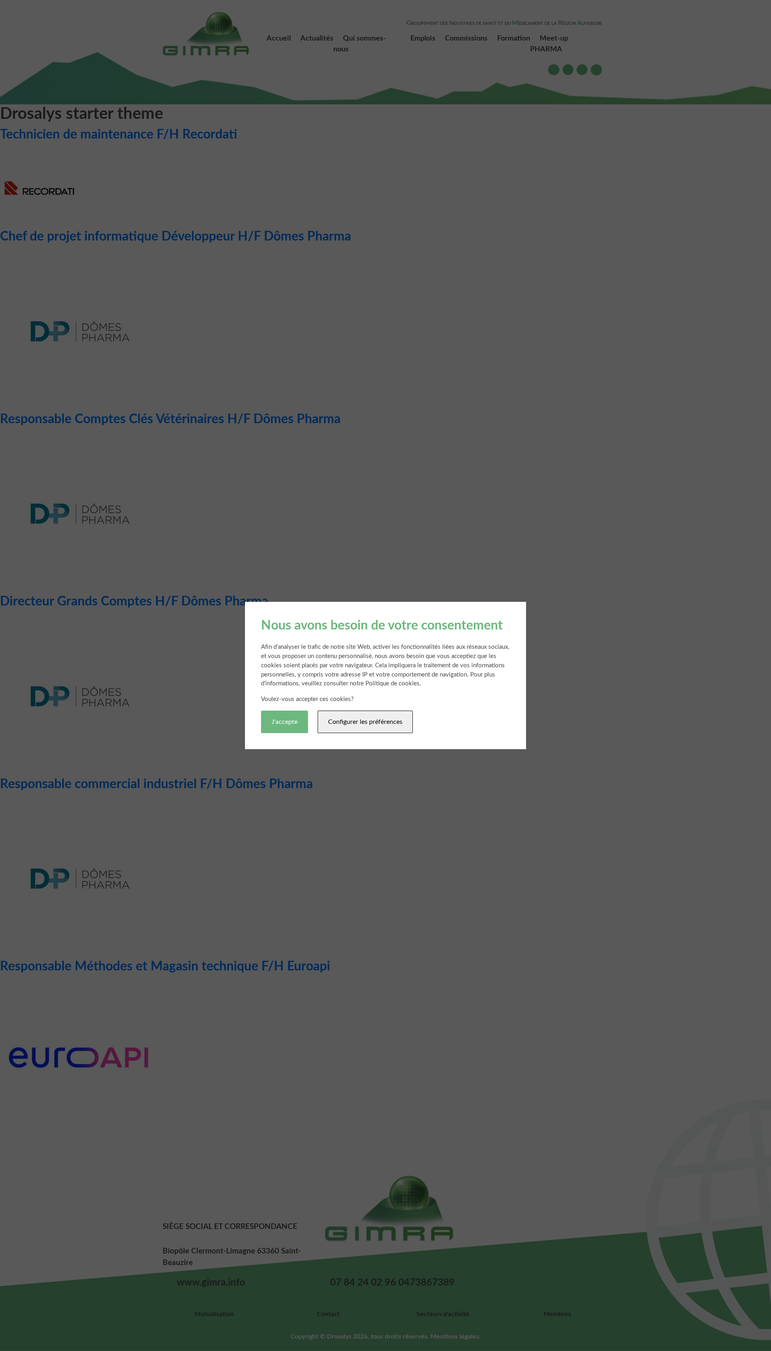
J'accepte (284, 722)
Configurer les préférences (365, 722)
